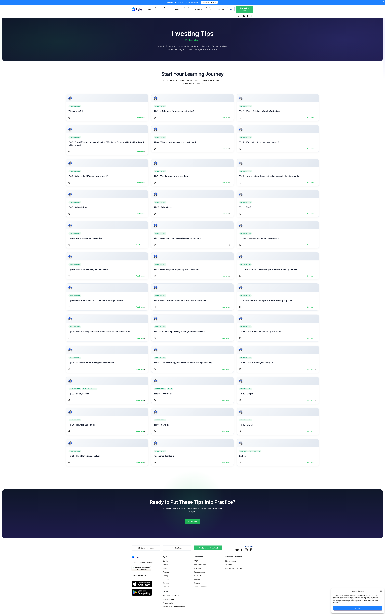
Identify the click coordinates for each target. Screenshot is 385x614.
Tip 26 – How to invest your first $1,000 (257, 362)
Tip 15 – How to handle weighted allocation (88, 269)
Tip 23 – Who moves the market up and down (260, 331)
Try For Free (192, 522)
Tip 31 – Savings (161, 425)
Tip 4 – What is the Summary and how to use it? (176, 142)
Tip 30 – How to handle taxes (81, 425)
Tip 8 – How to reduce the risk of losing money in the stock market (269, 176)
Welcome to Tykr (76, 111)
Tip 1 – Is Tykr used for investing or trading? (174, 111)
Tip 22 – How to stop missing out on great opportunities (179, 331)
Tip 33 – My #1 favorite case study (84, 456)
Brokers (242, 456)
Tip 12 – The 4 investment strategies (85, 238)
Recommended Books (164, 456)
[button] (381, 591)
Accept (357, 608)
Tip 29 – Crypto (246, 394)
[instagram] (251, 16)
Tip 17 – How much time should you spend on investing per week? (269, 269)
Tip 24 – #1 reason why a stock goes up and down (91, 362)
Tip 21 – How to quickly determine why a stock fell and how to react (99, 331)
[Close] (383, 1)
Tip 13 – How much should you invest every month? (177, 238)
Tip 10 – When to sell (163, 207)
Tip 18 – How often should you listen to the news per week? (95, 300)
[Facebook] (244, 16)
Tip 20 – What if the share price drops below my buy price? (266, 300)
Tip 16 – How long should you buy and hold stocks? (177, 269)
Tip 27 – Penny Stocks (78, 394)
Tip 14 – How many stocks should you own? (259, 238)
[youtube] (247, 16)
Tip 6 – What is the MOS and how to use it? (88, 176)
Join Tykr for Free (209, 2)
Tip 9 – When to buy (77, 207)
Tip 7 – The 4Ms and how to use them (171, 176)
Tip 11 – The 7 (245, 207)
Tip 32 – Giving (246, 425)
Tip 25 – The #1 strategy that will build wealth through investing (183, 362)
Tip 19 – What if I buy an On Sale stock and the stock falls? (180, 300)
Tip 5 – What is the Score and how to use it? (259, 142)
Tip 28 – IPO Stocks (163, 394)
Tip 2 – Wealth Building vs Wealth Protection (259, 111)
